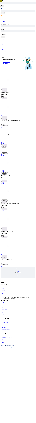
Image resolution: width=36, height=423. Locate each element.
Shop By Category (4, 309)
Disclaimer (3, 325)
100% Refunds (18, 268)
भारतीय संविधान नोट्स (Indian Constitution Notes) (10, 203)
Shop (2, 307)
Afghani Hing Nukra (5, 92)
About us (3, 304)
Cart (2, 312)
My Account (3, 314)
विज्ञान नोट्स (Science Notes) (6, 175)
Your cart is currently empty (5, 18)
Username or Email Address (5, 24)
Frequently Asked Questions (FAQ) (7, 337)
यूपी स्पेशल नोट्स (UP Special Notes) (7, 231)
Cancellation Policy (5, 324)
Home (3, 302)
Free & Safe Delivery (18, 272)
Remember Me (4, 34)
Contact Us (3, 305)
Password (2, 29)
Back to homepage (6, 63)
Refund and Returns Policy (6, 329)
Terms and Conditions (5, 322)
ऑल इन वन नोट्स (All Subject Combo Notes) (9, 147)
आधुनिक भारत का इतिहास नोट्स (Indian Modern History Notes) (12, 259)
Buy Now (4, 118)
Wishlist (4, 21)
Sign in (4, 23)
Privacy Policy (4, 320)
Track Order (3, 340)
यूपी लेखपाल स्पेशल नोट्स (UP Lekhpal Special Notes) (10, 120)
